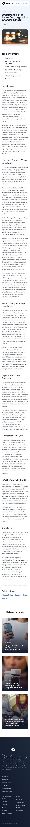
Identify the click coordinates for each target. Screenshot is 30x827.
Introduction (8, 58)
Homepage (5, 779)
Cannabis (4, 801)
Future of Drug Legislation (13, 76)
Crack (25, 595)
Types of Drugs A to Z (7, 791)
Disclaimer (19, 799)
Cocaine (18, 595)
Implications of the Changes (13, 70)
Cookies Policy (20, 810)
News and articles (7, 782)
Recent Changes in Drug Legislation (16, 67)
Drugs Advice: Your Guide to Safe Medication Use (14, 647)
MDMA (4, 807)
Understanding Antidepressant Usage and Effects (13, 685)
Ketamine (4, 810)
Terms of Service (20, 802)
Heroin (4, 598)
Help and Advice (6, 788)
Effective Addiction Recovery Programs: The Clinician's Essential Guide (14, 722)
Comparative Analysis (11, 73)
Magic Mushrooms (7, 813)
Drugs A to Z (5, 785)
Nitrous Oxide (7, 595)
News (4, 24)
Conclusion (8, 79)
